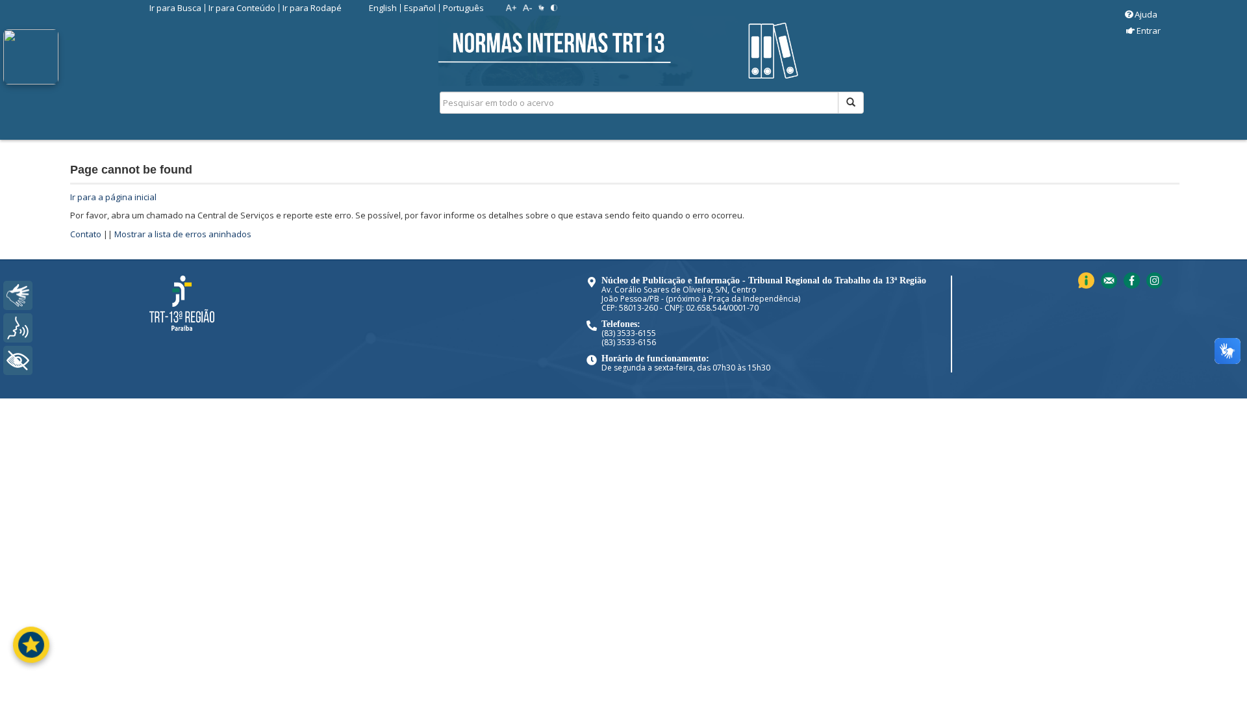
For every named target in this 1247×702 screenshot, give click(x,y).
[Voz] (17, 328)
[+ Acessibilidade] (17, 360)
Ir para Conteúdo (241, 8)
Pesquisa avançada (909, 149)
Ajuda (1146, 14)
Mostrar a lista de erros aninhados (182, 234)
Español (420, 8)
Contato (85, 234)
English (383, 8)
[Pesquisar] (851, 103)
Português (463, 8)
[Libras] (17, 295)
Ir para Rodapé (312, 8)
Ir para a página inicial (113, 197)
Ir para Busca (175, 8)
